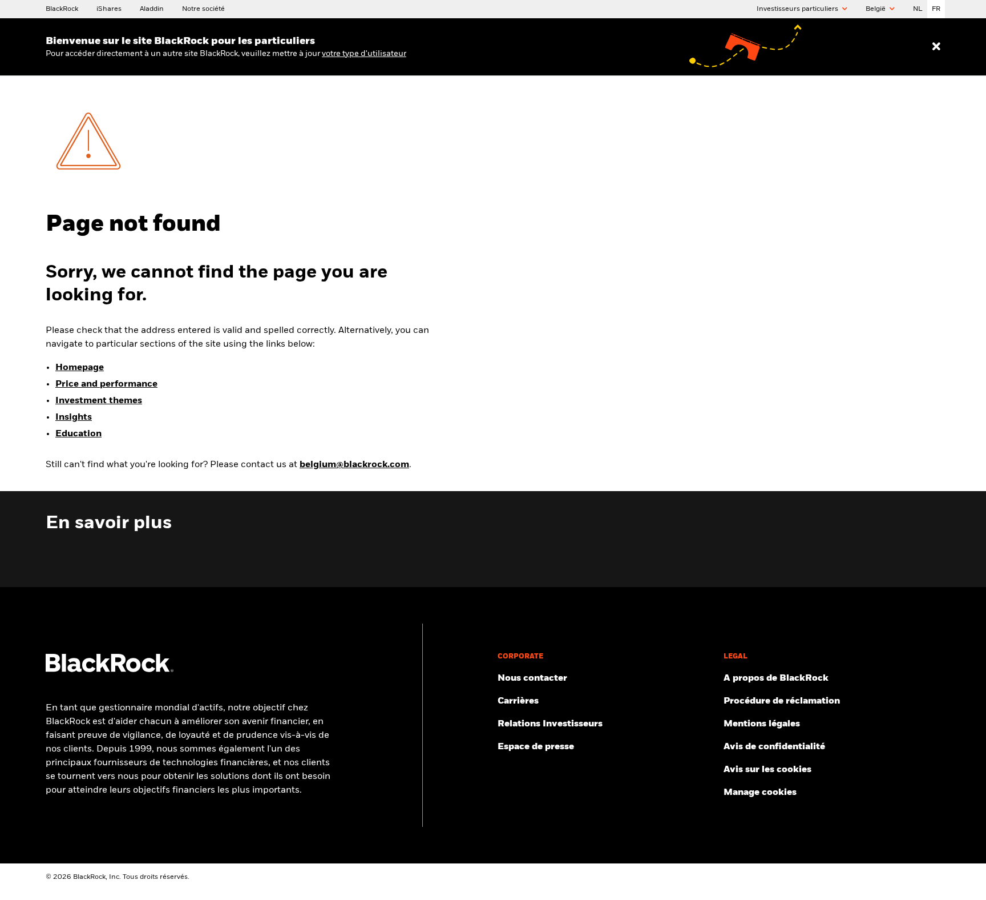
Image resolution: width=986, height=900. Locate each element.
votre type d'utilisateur (364, 54)
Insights (73, 417)
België (876, 9)
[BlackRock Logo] (109, 670)
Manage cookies (760, 792)
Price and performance (106, 384)
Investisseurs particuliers (798, 9)
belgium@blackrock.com (354, 464)
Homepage (79, 367)
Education (78, 434)
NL (918, 9)
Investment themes (98, 400)
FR (936, 9)
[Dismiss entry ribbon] (936, 47)
